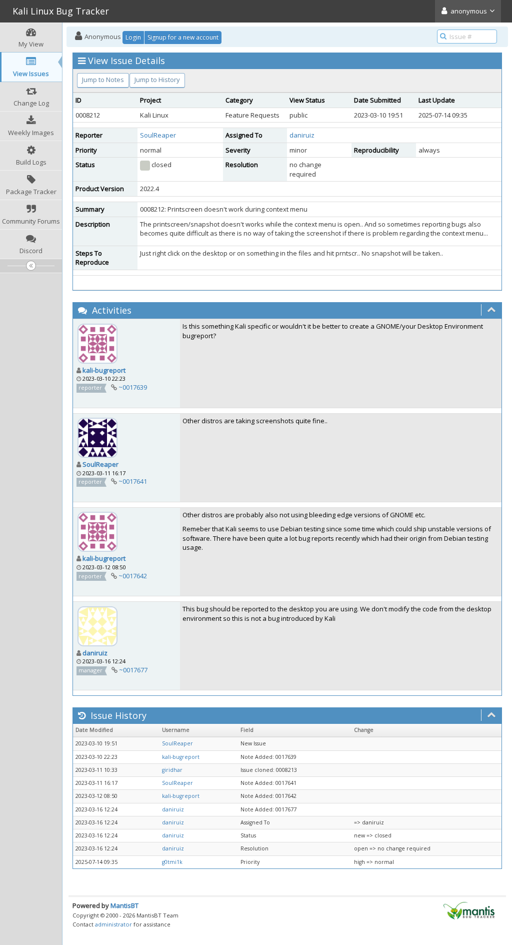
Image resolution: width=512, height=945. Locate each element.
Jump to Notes (103, 79)
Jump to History (157, 79)
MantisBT (124, 905)
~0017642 (132, 575)
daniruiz (302, 135)
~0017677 (133, 669)
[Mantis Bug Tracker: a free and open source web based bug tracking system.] (469, 909)
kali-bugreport (104, 370)
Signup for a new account (183, 37)
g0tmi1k (172, 861)
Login (133, 37)
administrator (113, 924)
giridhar (172, 769)
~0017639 (132, 387)
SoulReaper (158, 135)
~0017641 (132, 481)
